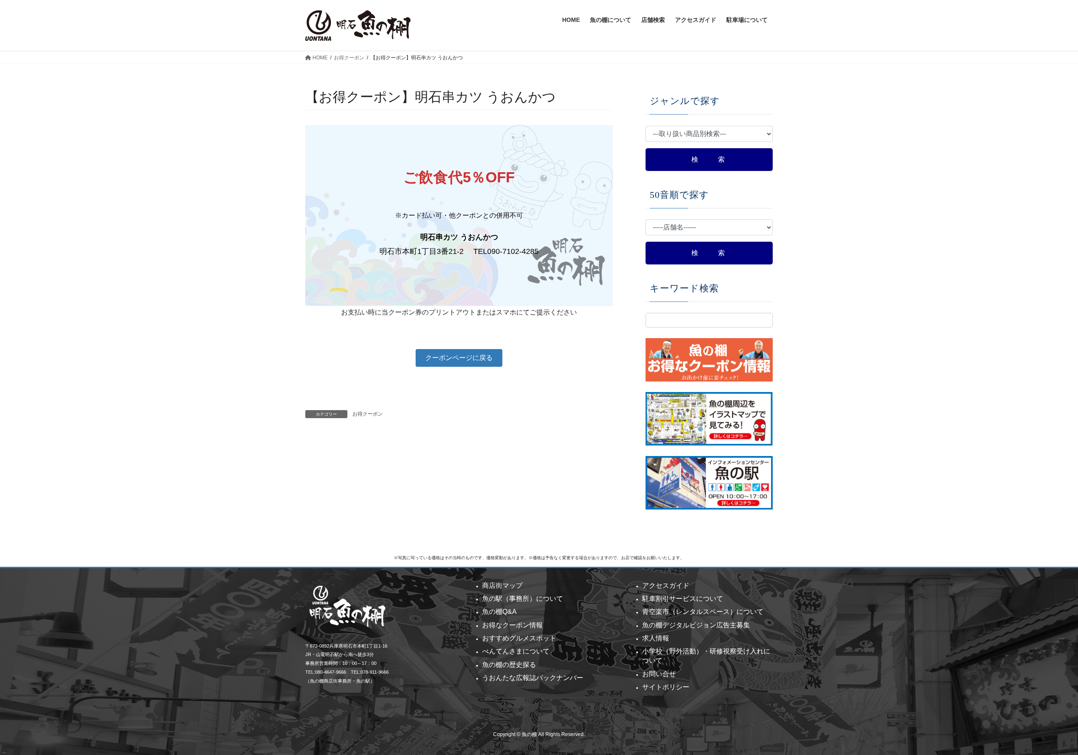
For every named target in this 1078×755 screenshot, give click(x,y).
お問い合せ (659, 674)
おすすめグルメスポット (519, 638)
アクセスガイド (665, 585)
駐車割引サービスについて (682, 598)
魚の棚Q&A (499, 611)
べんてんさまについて (516, 651)
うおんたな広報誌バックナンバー (532, 677)
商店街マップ (502, 585)
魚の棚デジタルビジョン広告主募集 (696, 625)
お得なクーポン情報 (512, 625)
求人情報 (655, 638)
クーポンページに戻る (459, 357)
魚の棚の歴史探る (509, 664)
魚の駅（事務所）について (522, 598)
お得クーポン (367, 414)
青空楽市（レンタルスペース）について (702, 611)
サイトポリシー (665, 687)
